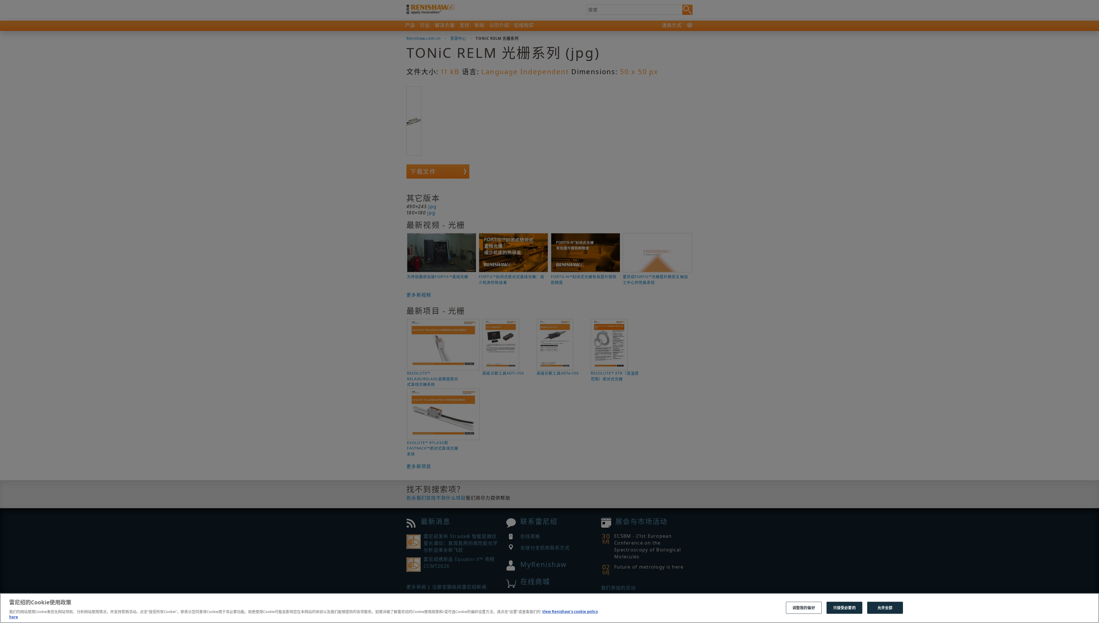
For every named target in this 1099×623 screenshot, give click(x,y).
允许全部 (885, 607)
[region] (549, 608)
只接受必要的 (844, 607)
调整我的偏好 (803, 607)
